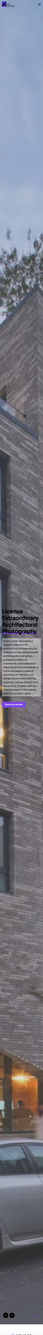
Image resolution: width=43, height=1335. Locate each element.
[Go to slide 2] (36, 1316)
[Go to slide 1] (33, 1317)
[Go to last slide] (5, 1315)
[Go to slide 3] (38, 1316)
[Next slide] (12, 1315)
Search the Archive (14, 704)
